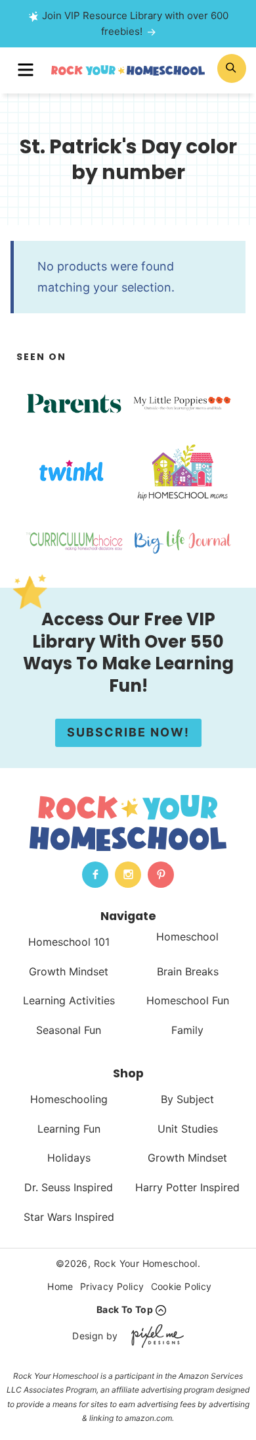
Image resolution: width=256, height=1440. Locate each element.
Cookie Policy (181, 1286)
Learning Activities (69, 1000)
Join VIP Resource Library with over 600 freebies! (135, 23)
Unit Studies (188, 1128)
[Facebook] (95, 874)
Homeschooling (69, 1099)
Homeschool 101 (69, 941)
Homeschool (187, 936)
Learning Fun (68, 1128)
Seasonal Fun (68, 1030)
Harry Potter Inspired (187, 1187)
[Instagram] (128, 874)
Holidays (69, 1157)
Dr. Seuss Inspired (68, 1187)
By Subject (187, 1099)
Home (60, 1286)
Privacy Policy (112, 1286)
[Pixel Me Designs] (154, 1335)
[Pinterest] (161, 874)
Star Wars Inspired (69, 1216)
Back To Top (124, 1309)
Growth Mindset (68, 971)
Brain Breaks (188, 971)
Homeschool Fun (187, 1000)
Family (187, 1030)
